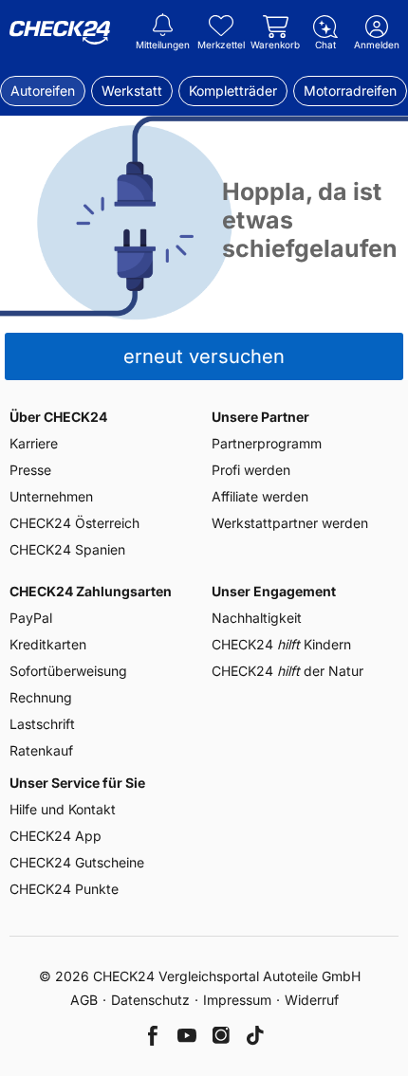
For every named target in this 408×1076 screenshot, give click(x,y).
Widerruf (312, 1000)
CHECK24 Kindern (281, 644)
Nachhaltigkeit (257, 618)
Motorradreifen (350, 90)
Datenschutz (150, 1000)
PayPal (30, 618)
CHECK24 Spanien (67, 549)
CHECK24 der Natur (287, 671)
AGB (84, 1000)
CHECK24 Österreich (74, 523)
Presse (30, 470)
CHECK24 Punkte (64, 889)
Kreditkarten (47, 644)
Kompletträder (233, 90)
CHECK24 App (55, 836)
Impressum (237, 1000)
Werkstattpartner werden (290, 523)
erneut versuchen (204, 356)
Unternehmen (51, 496)
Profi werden (251, 470)
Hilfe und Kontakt (62, 809)
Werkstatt (132, 90)
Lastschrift (42, 724)
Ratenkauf (41, 750)
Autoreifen (42, 90)
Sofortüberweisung (68, 671)
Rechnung (40, 697)
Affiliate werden (260, 496)
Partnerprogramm (267, 443)
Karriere (33, 443)
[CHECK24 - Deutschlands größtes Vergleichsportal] (59, 33)
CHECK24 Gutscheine (76, 862)
